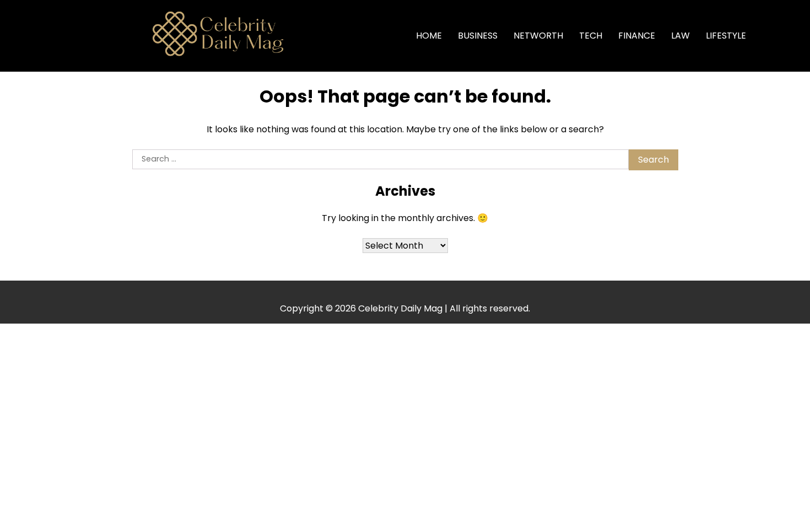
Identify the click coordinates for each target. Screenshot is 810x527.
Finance (636, 35)
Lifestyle (726, 35)
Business (478, 35)
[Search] (772, 36)
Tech (590, 35)
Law (680, 35)
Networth (538, 35)
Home (429, 35)
